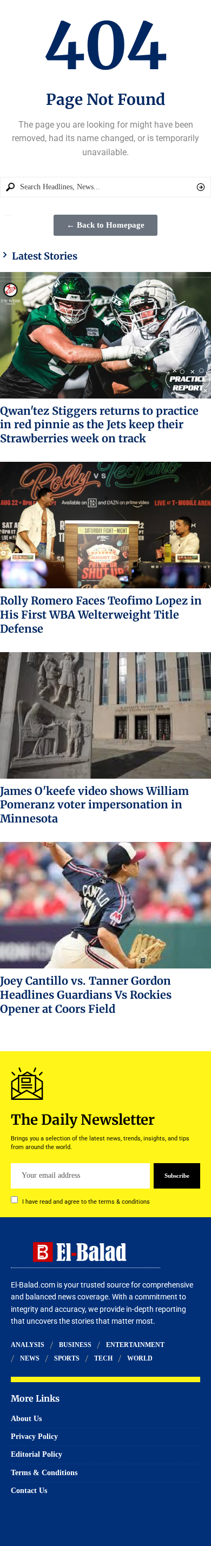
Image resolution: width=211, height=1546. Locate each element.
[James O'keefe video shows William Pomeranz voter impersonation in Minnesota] (105, 715)
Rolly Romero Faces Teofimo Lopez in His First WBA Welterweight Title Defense (101, 614)
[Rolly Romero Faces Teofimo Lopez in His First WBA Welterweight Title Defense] (105, 525)
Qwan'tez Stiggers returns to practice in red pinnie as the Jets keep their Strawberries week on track (99, 425)
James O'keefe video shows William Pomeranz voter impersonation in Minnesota (94, 805)
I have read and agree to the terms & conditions (86, 1201)
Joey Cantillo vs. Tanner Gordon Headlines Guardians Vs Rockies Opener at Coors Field (86, 995)
